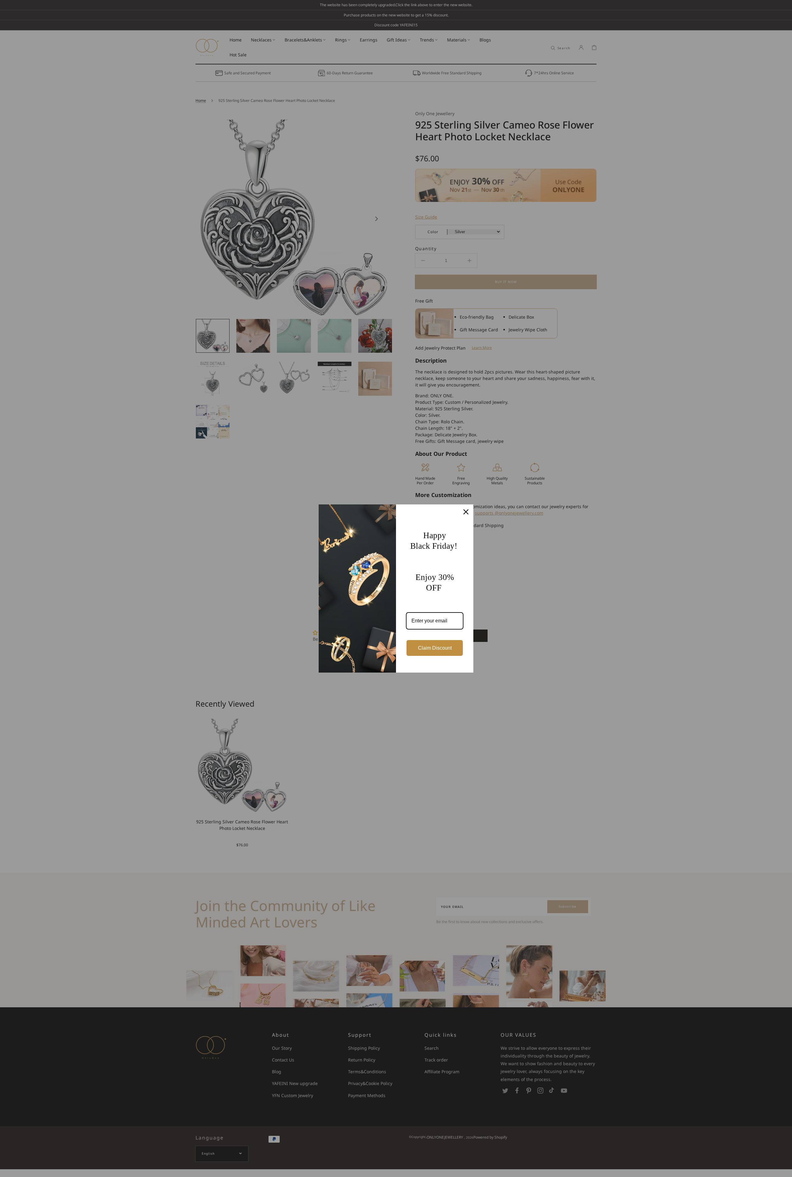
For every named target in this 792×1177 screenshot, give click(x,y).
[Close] (465, 511)
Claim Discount (435, 648)
